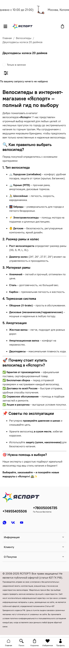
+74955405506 (15, 511)
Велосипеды (23, 38)
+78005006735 (45, 508)
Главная (7, 38)
